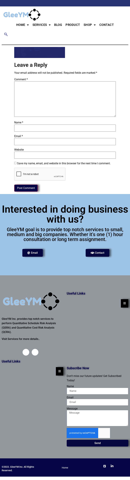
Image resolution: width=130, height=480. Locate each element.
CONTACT (106, 25)
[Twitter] (120, 3)
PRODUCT (73, 25)
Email (18, 136)
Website (19, 149)
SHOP (88, 25)
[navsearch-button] (6, 34)
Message (72, 408)
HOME (20, 25)
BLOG (58, 25)
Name (18, 122)
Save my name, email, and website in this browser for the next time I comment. (64, 163)
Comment (21, 79)
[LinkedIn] (126, 3)
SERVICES (39, 25)
